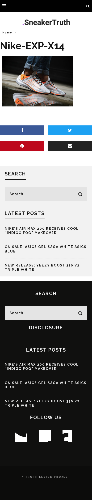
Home (7, 32)
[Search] (88, 6)
